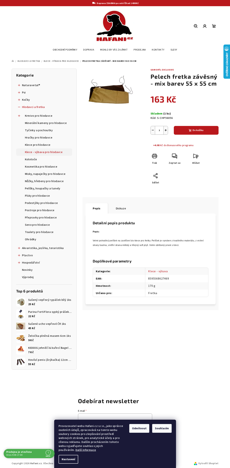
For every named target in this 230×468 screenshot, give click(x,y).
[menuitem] (65, 50)
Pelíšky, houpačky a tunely (42, 188)
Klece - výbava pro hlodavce (44, 152)
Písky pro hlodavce (37, 196)
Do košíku (198, 130)
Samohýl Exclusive (162, 69)
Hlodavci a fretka (33, 107)
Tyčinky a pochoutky (39, 130)
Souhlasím (162, 428)
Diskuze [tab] (121, 208)
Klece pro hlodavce (38, 145)
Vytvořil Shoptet (208, 463)
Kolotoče (31, 159)
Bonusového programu (180, 145)
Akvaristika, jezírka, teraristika (43, 248)
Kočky (26, 100)
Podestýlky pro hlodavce (41, 203)
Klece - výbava (158, 271)
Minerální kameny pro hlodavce (46, 123)
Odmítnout (139, 428)
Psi (24, 93)
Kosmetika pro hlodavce (41, 167)
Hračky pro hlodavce (39, 138)
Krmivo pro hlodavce (39, 116)
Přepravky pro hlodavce (41, 218)
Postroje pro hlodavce (40, 210)
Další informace (85, 450)
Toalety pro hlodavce (39, 232)
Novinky (27, 270)
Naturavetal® (31, 85)
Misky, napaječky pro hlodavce (45, 174)
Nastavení (68, 459)
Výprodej (28, 277)
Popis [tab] (97, 208)
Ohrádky (30, 239)
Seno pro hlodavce (37, 225)
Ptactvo (27, 255)
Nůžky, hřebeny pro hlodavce (44, 181)
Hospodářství (31, 263)
